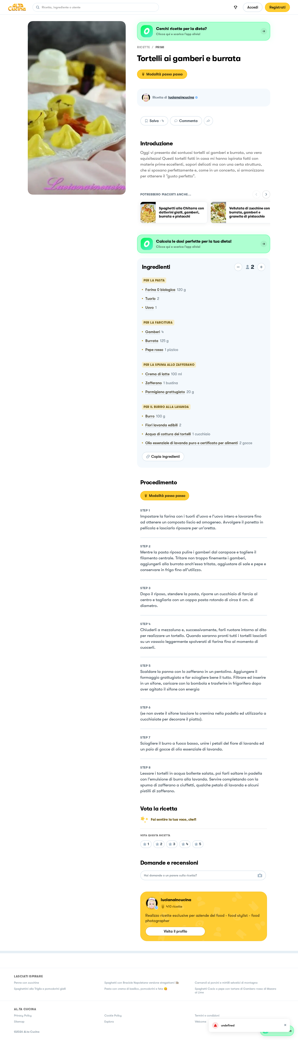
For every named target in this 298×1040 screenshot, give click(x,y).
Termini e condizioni (207, 1015)
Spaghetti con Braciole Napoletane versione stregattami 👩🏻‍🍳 (141, 982)
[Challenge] (236, 7)
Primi (159, 47)
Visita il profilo (175, 931)
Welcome (200, 1021)
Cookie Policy (113, 1015)
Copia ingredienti (165, 457)
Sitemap (19, 1021)
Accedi (252, 7)
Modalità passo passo (164, 74)
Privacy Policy (23, 1015)
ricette (143, 47)
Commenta (188, 121)
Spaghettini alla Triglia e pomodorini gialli (40, 988)
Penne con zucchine (26, 982)
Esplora (109, 1021)
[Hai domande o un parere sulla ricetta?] (199, 875)
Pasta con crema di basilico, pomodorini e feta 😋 (135, 988)
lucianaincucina (181, 97)
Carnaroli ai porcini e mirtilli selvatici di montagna (226, 982)
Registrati (277, 7)
